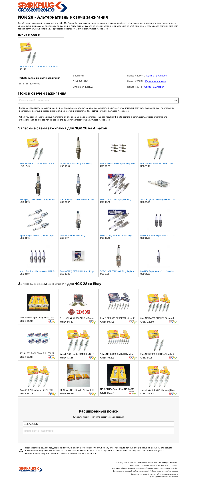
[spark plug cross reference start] (42, 11)
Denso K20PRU (136, 81)
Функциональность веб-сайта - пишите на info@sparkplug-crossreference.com (145, 471)
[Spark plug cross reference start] (30, 469)
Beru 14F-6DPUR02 (29, 83)
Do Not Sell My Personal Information (163, 477)
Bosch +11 (78, 75)
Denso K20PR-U (136, 75)
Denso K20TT (134, 86)
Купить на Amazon (156, 75)
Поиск (174, 100)
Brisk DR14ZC (80, 81)
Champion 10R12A (83, 86)
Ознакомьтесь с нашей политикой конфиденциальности (154, 474)
